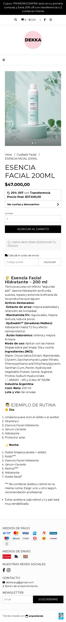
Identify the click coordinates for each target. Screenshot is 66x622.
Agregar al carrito (33, 229)
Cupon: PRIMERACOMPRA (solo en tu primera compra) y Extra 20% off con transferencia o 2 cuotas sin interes (33, 7)
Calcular (50, 262)
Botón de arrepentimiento (21, 586)
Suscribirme (48, 599)
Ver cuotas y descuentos (23, 204)
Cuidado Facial (27, 154)
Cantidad (9, 213)
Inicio (9, 154)
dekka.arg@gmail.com (19, 582)
